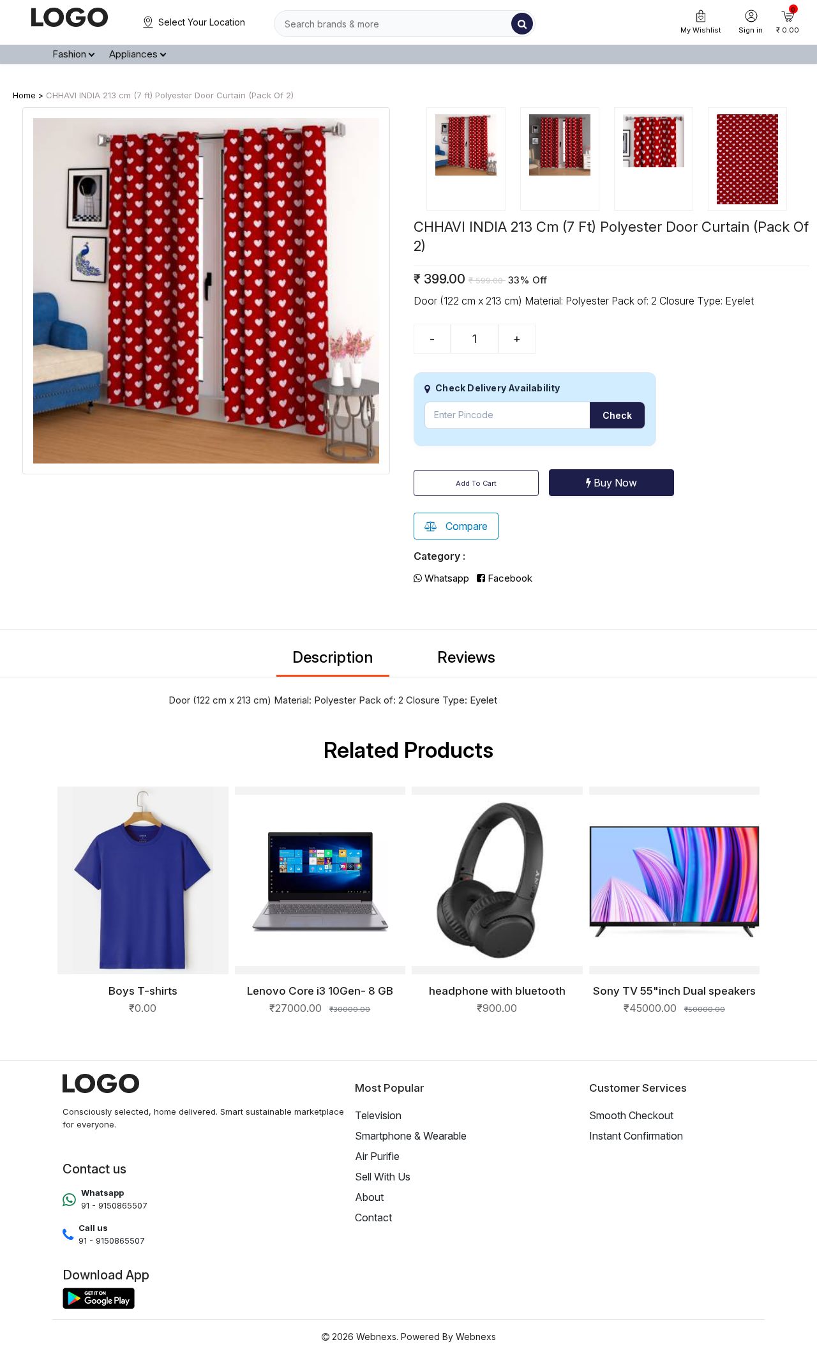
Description (332, 657)
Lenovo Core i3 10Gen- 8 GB (320, 990)
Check (617, 415)
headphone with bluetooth (497, 990)
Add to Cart (476, 483)
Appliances (133, 54)
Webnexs (476, 1336)
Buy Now (614, 482)
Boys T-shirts (143, 990)
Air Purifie (377, 1156)
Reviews (466, 657)
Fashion (69, 54)
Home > (28, 95)
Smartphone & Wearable (411, 1135)
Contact (373, 1217)
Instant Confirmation (636, 1135)
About (369, 1197)
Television (378, 1115)
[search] (522, 23)
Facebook (508, 578)
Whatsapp (445, 578)
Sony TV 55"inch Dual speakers (674, 990)
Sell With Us (382, 1176)
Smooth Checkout (631, 1115)
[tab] (466, 159)
